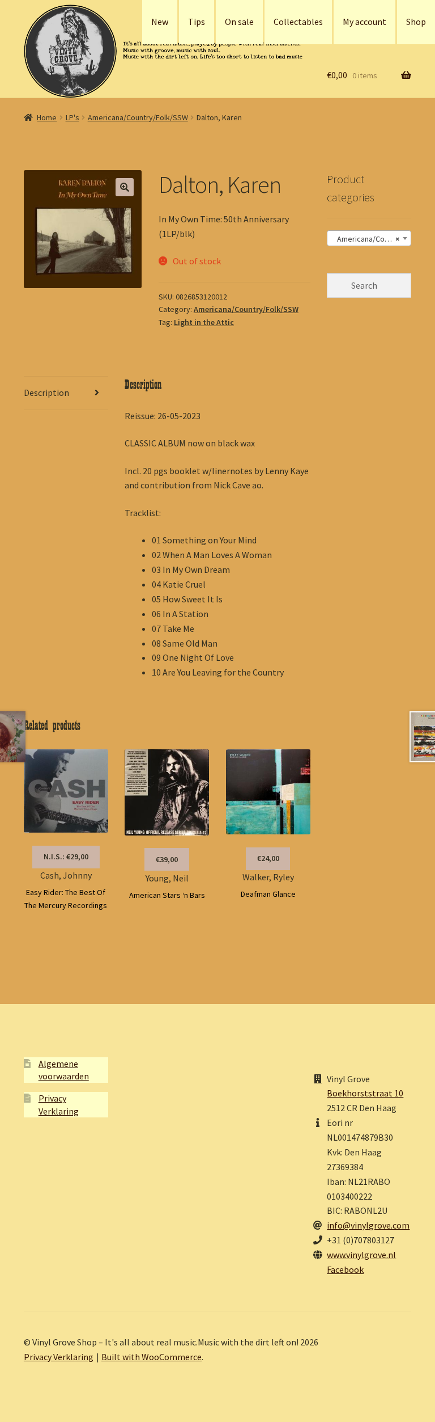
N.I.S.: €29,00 (66, 856)
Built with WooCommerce (151, 1356)
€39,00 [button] (167, 859)
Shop (416, 21)
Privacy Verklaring (58, 1356)
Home (47, 117)
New (159, 21)
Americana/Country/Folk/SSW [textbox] (371, 239)
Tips (196, 21)
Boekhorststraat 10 (365, 1093)
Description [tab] (46, 392)
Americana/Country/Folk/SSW (138, 117)
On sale (239, 21)
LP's (72, 117)
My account (364, 21)
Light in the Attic (204, 322)
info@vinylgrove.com (368, 1225)
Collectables (298, 21)
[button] (125, 187)
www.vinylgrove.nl (361, 1254)
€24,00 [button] (268, 858)
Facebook (345, 1269)
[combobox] (369, 238)
